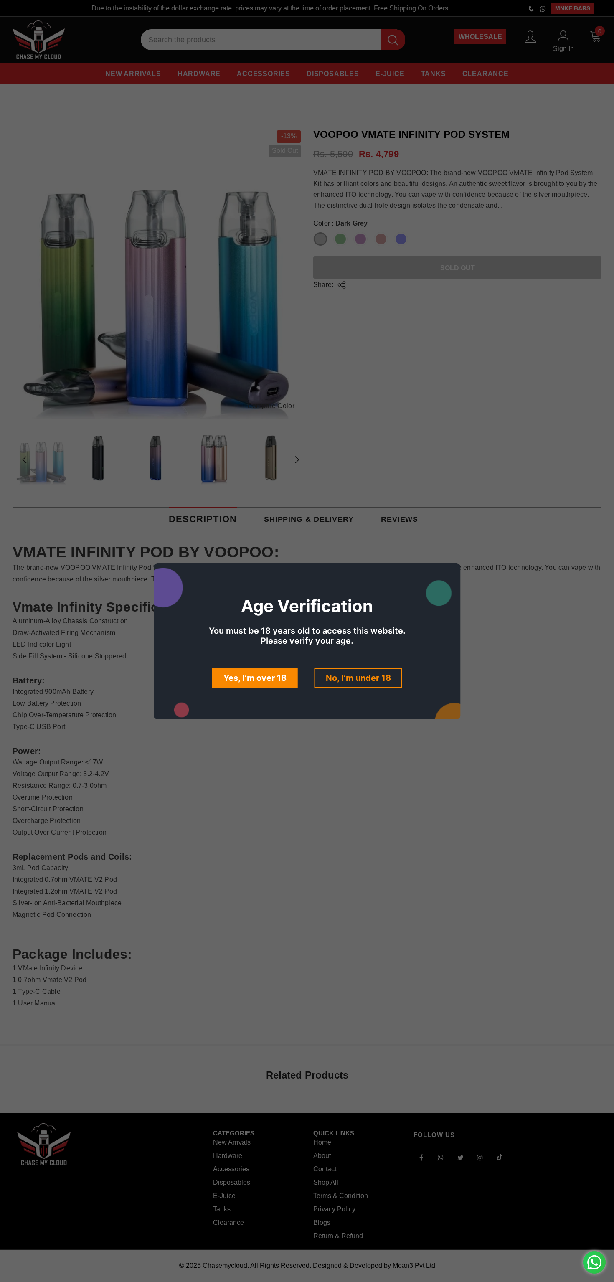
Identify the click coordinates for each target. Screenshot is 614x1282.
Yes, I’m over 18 (255, 678)
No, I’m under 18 (358, 678)
